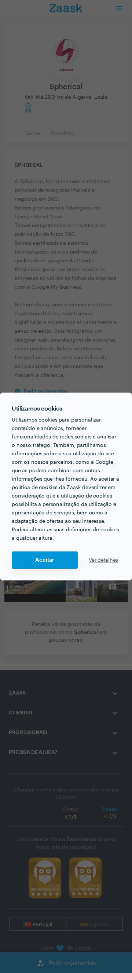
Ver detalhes (103, 560)
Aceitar (44, 560)
